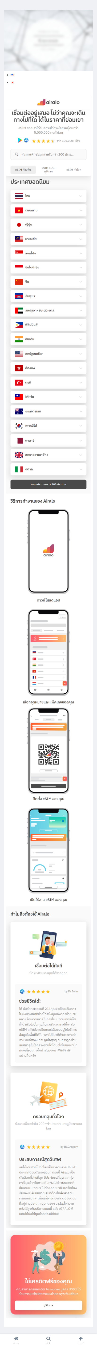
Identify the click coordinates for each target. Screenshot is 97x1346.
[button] (87, 826)
